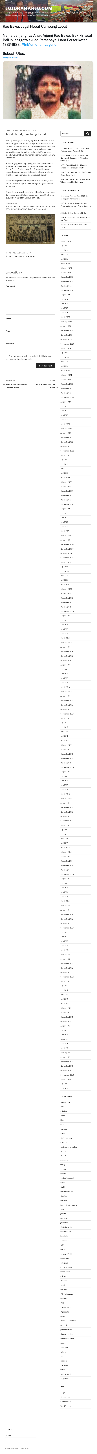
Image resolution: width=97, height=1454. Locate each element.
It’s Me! (8, 1435)
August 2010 (65, 1079)
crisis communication (68, 1147)
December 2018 (66, 651)
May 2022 (64, 469)
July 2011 (63, 1030)
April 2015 (64, 843)
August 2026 (65, 241)
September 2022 (67, 451)
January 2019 (65, 647)
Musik (62, 1285)
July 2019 (63, 620)
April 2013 (64, 946)
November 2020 (67, 549)
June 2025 (64, 304)
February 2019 (66, 643)
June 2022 (64, 464)
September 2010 (67, 1075)
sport (62, 1343)
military (63, 1276)
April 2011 (64, 1044)
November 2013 (66, 919)
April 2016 (64, 790)
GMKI (62, 1187)
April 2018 (64, 683)
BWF (11, 256)
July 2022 (64, 460)
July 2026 (64, 246)
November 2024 (66, 335)
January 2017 (65, 749)
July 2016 (63, 776)
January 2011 (65, 1057)
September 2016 (67, 767)
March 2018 (65, 687)
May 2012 (64, 995)
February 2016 (66, 798)
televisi (63, 1352)
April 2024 (64, 366)
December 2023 (66, 384)
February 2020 (66, 589)
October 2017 (65, 709)
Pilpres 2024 (65, 1312)
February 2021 (65, 535)
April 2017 (64, 736)
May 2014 (64, 892)
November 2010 (66, 1066)
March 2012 (65, 1004)
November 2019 (66, 602)
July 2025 (64, 299)
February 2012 (65, 1008)
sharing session (66, 1334)
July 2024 (64, 353)
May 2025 (64, 308)
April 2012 (64, 999)
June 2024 (64, 357)
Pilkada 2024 (65, 1307)
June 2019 (64, 625)
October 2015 (65, 816)
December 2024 (66, 330)
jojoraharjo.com (29, 8)
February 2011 (65, 1053)
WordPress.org (66, 1406)
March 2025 (65, 317)
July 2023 (64, 406)
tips (61, 1356)
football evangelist (20, 253)
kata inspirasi (65, 1232)
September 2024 (67, 344)
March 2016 (65, 794)
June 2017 (64, 727)
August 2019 (65, 616)
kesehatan (64, 1236)
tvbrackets (64, 225)
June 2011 (64, 1035)
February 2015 (66, 852)
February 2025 (66, 322)
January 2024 (65, 380)
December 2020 (67, 544)
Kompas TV (65, 1241)
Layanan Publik (66, 1254)
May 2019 (64, 629)
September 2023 (67, 397)
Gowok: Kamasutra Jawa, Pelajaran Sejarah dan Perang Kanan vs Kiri (75, 206)
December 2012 (66, 963)
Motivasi (63, 1281)
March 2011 (64, 1048)
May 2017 (64, 732)
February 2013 (65, 955)
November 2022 (66, 442)
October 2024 (66, 339)
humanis (63, 1200)
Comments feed (66, 1402)
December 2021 (66, 491)
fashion (63, 1169)
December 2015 (66, 807)
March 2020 (65, 585)
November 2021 (66, 495)
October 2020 (66, 553)
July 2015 (63, 830)
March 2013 (65, 950)
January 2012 (65, 1012)
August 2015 (65, 825)
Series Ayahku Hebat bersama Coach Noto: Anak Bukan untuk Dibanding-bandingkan (75, 158)
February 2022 (66, 482)
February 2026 (66, 268)
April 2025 (64, 313)
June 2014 (64, 888)
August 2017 (65, 718)
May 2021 (64, 522)
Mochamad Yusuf (67, 196)
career (63, 1133)
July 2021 (63, 513)
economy (64, 1160)
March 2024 (65, 371)
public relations (66, 1330)
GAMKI (63, 1183)
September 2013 (67, 928)
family (62, 1165)
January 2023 (65, 433)
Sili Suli (63, 218)
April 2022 (64, 473)
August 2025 (65, 295)
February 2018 (66, 692)
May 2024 (64, 362)
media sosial (65, 1272)
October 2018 (65, 660)
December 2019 (66, 598)
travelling (64, 1365)
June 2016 (64, 781)
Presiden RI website (68, 1321)
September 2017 (67, 714)
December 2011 (66, 1017)
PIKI (62, 1303)
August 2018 (65, 665)
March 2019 (65, 638)
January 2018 (65, 696)
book (62, 1125)
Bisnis (62, 1116)
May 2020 (64, 576)
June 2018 (64, 674)
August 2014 (65, 879)
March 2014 (65, 901)
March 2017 (65, 741)
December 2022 (66, 437)
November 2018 (66, 656)
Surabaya (64, 1347)
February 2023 (66, 429)
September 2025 (67, 290)
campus (63, 1129)
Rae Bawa (30, 256)
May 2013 (64, 941)
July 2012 (63, 986)
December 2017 (66, 700)
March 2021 (65, 531)
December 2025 (66, 277)
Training (63, 1361)
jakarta (63, 1214)
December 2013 (66, 914)
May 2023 (64, 415)
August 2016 (65, 772)
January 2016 (65, 803)
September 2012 (67, 977)
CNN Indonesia (66, 1138)
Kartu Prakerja (66, 1227)
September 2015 (67, 821)
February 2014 (66, 906)
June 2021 (64, 518)
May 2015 (64, 839)
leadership (64, 1258)
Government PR (66, 1191)
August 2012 (65, 981)
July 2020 (64, 567)
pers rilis (63, 1298)
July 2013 (63, 932)
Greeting (63, 1196)
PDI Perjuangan (66, 1294)
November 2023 (66, 388)
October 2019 (65, 607)
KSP (62, 1245)
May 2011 (64, 1039)
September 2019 (67, 611)
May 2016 (64, 785)
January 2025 (65, 326)
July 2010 (64, 1084)
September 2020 (67, 558)
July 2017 (63, 723)
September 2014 (67, 874)
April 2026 (64, 259)
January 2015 (65, 857)
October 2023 (65, 393)
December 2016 (66, 754)
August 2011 (65, 1026)
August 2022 (65, 455)
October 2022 (65, 446)
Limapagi (64, 1263)
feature (63, 1174)
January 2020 (65, 593)
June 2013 (64, 937)
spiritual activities (67, 1339)
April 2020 (64, 580)
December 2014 (66, 861)
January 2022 (65, 486)
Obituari (63, 1290)
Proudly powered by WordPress (17, 1448)
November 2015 (66, 812)
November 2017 (66, 705)
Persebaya (19, 256)
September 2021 (67, 504)
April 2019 (64, 634)
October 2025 (66, 286)
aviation (63, 1111)
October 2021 (65, 500)
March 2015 (65, 848)
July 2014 (63, 883)
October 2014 (65, 870)
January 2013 (65, 959)
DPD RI (63, 1151)
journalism (64, 1223)
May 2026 (64, 255)
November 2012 (66, 968)
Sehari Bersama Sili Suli (77, 213)
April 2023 (64, 420)
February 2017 (65, 745)
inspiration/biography (68, 1205)
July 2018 (63, 669)
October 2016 (65, 763)
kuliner (63, 1249)
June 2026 (64, 250)
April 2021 (64, 527)
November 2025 (66, 281)
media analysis (66, 1267)
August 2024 (65, 348)
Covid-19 (63, 1142)
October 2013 (65, 923)
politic (62, 1316)
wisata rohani (65, 1374)
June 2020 (64, 571)
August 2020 (65, 562)
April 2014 (64, 897)
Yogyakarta (64, 1379)
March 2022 (65, 478)
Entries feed (65, 1397)
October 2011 (65, 1021)
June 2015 (64, 834)
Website (10, 344)
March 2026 (65, 264)
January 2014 (65, 910)
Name (9, 319)
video (62, 1370)
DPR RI (63, 1156)
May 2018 (64, 678)
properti (63, 1325)
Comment (11, 286)
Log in (62, 1393)
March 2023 (65, 424)
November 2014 (66, 865)
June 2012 (64, 990)
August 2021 (65, 509)
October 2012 (65, 972)
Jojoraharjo (29, 131)
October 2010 (65, 1070)
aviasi (62, 1107)
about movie (65, 1102)
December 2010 (66, 1062)
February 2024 (66, 375)
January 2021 (65, 540)
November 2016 (66, 758)
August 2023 (65, 402)
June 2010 (64, 1088)
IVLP (62, 1209)
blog (62, 1120)
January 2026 (65, 272)
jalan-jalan (64, 1218)
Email (9, 331)
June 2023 (64, 411)
